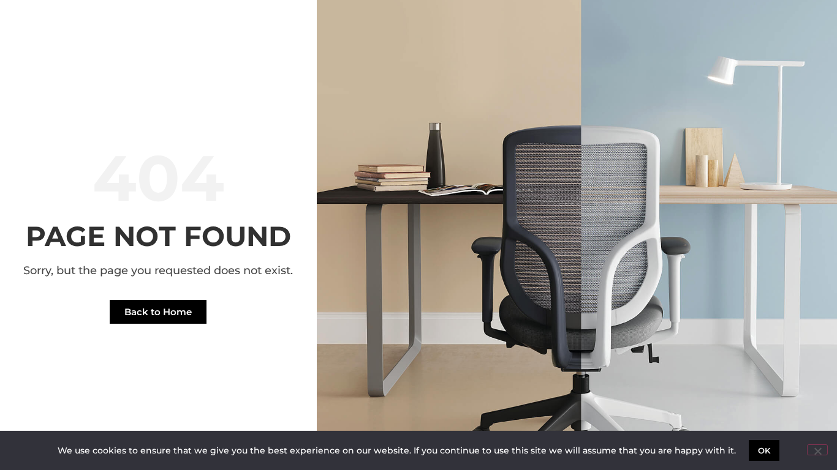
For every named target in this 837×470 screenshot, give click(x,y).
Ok (764, 450)
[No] (817, 449)
